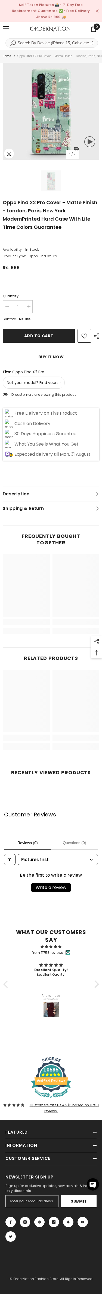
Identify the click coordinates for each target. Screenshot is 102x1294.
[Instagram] (25, 1222)
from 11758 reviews (47, 952)
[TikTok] (54, 1222)
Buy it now (51, 357)
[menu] (6, 28)
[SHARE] (95, 336)
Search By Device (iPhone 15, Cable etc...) (55, 43)
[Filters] (10, 859)
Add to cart (39, 336)
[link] (26, 622)
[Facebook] (10, 1222)
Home (7, 56)
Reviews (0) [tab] (27, 842)
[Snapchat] (68, 1222)
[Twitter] (10, 1236)
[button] (7, 984)
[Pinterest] (39, 1222)
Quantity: (11, 296)
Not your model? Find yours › (34, 382)
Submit (79, 1201)
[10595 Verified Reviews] (51, 1099)
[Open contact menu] (93, 1184)
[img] (51, 947)
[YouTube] (83, 1222)
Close (97, 11)
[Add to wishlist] (84, 336)
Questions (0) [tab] (74, 842)
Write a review (51, 887)
